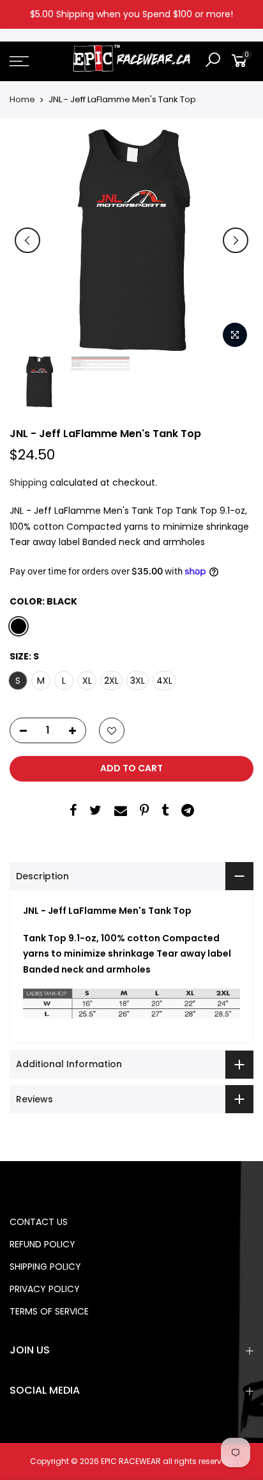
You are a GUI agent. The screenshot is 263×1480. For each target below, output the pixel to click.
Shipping (28, 482)
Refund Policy (42, 1244)
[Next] (235, 240)
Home (22, 99)
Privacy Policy (45, 1289)
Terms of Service (49, 1311)
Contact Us (39, 1221)
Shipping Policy (45, 1266)
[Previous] (27, 240)
